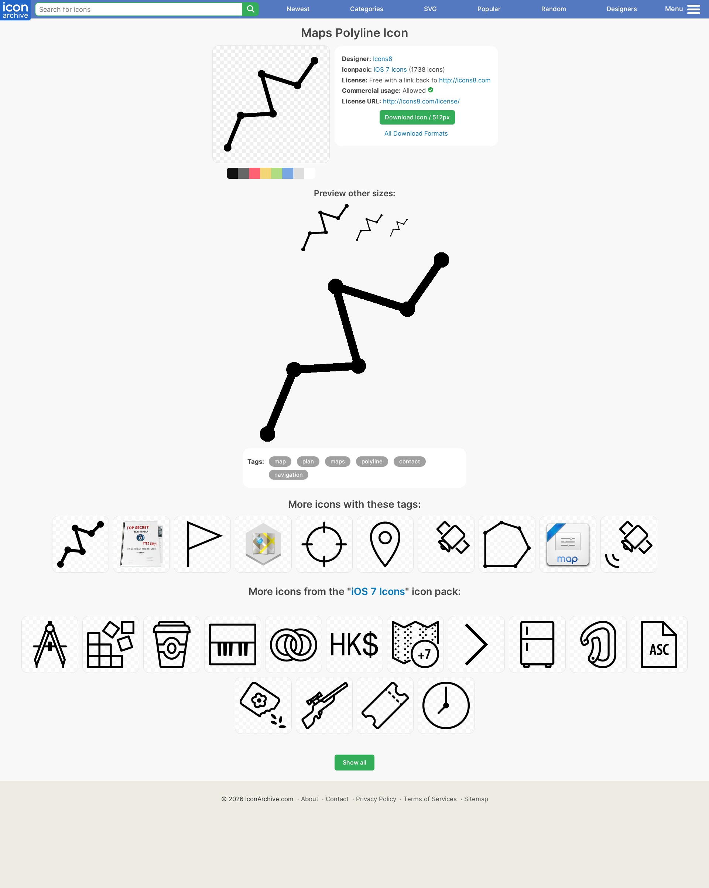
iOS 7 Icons (390, 69)
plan (308, 461)
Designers (622, 9)
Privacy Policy (376, 799)
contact (409, 461)
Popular (489, 9)
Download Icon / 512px (417, 117)
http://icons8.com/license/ (421, 101)
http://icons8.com (465, 80)
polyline (372, 461)
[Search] (250, 9)
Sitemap (476, 799)
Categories (366, 9)
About (309, 799)
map (280, 461)
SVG (430, 9)
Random (553, 9)
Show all (354, 762)
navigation (288, 474)
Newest (298, 9)
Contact (337, 799)
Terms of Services (430, 799)
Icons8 (382, 58)
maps (337, 461)
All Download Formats (416, 133)
